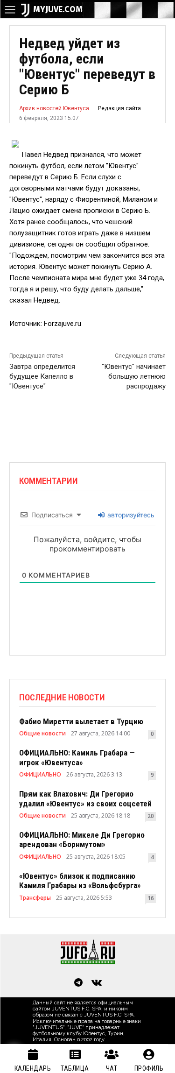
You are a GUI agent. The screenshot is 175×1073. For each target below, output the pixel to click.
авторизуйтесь (129, 515)
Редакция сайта (119, 108)
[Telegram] (78, 983)
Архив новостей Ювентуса (54, 108)
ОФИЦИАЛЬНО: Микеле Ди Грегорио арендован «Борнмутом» (82, 839)
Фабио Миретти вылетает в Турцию (81, 721)
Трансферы (35, 898)
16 (150, 898)
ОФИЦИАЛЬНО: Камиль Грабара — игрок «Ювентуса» (77, 757)
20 (150, 816)
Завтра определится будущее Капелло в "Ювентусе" (42, 376)
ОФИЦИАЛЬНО (40, 774)
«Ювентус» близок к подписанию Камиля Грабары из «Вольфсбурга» (80, 880)
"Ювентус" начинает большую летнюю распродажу (134, 376)
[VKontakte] (97, 983)
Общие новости (42, 733)
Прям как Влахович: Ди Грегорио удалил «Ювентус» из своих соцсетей (85, 798)
